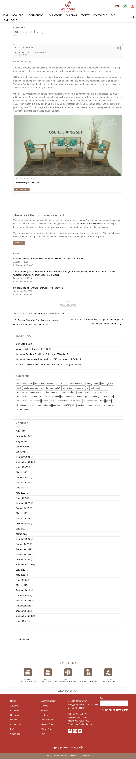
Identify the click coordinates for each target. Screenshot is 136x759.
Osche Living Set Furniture (27, 183)
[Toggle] (3, 689)
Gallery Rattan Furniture (68, 680)
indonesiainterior (101, 392)
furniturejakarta (107, 384)
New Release (47, 720)
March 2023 (21, 472)
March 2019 (21, 585)
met (33, 405)
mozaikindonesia (44, 405)
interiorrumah (35, 401)
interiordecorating (67, 397)
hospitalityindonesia (30, 388)
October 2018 (22, 611)
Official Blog (46, 729)
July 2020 (20, 529)
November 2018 (23, 606)
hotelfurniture (67, 388)
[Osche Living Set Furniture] (68, 145)
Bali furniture (28, 384)
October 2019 (22, 559)
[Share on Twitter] (64, 305)
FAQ (113, 14)
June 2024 (21, 452)
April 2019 (21, 580)
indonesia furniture (68, 392)
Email (102, 698)
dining (89, 384)
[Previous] (14, 209)
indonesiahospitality (84, 392)
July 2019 (20, 570)
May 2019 (20, 575)
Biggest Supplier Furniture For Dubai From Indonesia (38, 288)
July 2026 (20, 431)
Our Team (71, 14)
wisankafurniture (109, 405)
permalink (61, 314)
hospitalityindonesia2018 (50, 388)
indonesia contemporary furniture (29, 392)
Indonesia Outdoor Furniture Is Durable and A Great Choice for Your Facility (48, 258)
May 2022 (20, 493)
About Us (17, 14)
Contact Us (100, 14)
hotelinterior (79, 388)
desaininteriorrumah (77, 384)
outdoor (81, 405)
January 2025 (22, 447)
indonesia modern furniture (27, 397)
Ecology (44, 715)
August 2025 (22, 441)
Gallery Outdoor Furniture (48, 680)
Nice (74, 405)
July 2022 (20, 488)
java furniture (76, 401)
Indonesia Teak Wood (88, 223)
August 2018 (22, 621)
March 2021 (21, 513)
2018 (19, 384)
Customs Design (48, 701)
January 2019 (22, 595)
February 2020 (23, 539)
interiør (45, 401)
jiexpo (108, 401)
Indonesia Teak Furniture (49, 397)
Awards (44, 710)
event (96, 384)
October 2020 (22, 524)
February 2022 (23, 503)
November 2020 (23, 518)
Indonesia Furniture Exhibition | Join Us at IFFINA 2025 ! (42, 354)
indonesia (95, 388)
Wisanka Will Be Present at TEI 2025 (33, 349)
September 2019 (24, 565)
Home (5, 14)
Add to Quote (22, 189)
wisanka (98, 405)
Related (24, 55)
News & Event (47, 724)
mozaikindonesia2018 (61, 405)
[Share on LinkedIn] (74, 305)
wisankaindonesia (23, 409)
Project (85, 14)
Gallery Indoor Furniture (28, 680)
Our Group (55, 14)
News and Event (39, 314)
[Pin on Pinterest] (71, 305)
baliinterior (51, 384)
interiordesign (82, 397)
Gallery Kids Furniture (108, 680)
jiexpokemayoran (23, 405)
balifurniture (39, 384)
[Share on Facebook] (61, 305)
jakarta (52, 401)
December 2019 (23, 549)
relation (89, 405)
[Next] (19, 209)
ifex (87, 388)
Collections (36, 14)
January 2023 (22, 477)
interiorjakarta (22, 401)
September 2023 (24, 462)
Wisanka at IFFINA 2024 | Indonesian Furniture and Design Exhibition (49, 364)
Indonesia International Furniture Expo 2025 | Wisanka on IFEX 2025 (48, 359)
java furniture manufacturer (93, 401)
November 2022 (23, 482)
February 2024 (23, 457)
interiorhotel (108, 397)
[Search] (132, 17)
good (19, 388)
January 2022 (22, 508)
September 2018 (24, 616)
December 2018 (23, 600)
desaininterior (62, 384)
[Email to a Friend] (68, 305)
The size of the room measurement (31, 52)
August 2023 (22, 467)
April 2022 (21, 498)
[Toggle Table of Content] (117, 48)
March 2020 (21, 534)
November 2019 (23, 554)
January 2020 (22, 544)
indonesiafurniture (51, 392)
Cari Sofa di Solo (24, 344)
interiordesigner (95, 397)
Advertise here (24, 639)
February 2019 (23, 590)
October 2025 (22, 436)
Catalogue (10, 19)
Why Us (44, 706)
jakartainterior (63, 401)
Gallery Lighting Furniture (88, 680)
